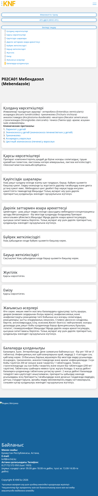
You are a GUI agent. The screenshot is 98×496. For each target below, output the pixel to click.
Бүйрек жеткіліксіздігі (17, 45)
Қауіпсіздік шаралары (17, 38)
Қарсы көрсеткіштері (16, 34)
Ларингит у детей (16, 129)
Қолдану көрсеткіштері (17, 31)
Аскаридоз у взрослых (18, 138)
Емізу (9, 56)
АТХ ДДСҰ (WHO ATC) (49, 20)
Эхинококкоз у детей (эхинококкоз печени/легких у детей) (39, 132)
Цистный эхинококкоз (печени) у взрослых (30, 141)
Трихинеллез (13, 135)
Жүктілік (10, 52)
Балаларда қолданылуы (18, 63)
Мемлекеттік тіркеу (49, 14)
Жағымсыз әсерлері (16, 59)
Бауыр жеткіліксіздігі (16, 49)
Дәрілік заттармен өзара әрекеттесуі (23, 42)
